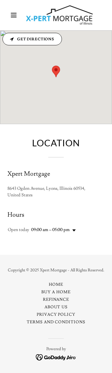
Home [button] (56, 284)
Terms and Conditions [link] (56, 322)
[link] (56, 15)
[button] (14, 15)
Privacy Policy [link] (56, 314)
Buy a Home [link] (55, 292)
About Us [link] (56, 307)
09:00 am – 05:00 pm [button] (50, 230)
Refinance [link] (56, 299)
